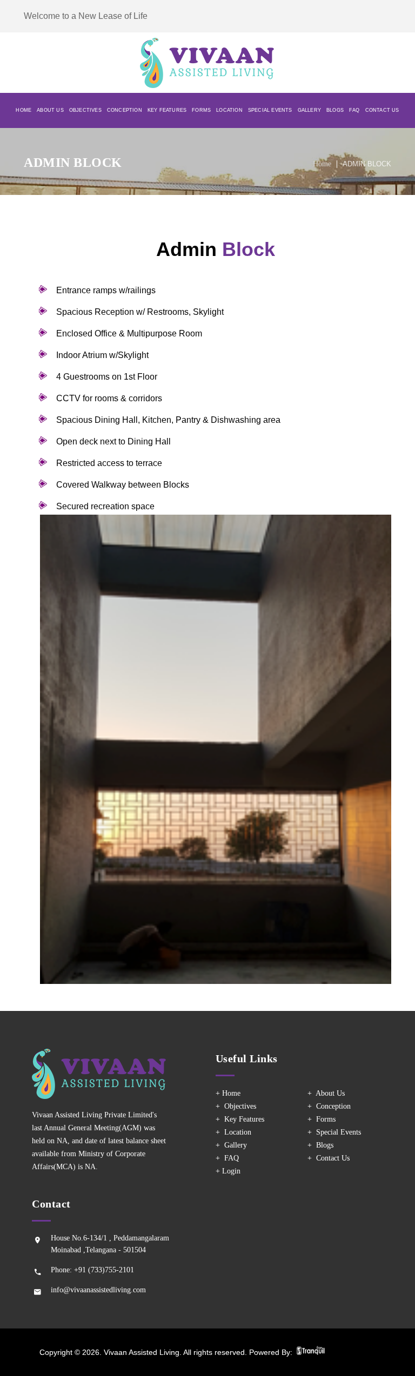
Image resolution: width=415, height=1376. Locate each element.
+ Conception (329, 1106)
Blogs (335, 110)
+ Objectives (236, 1106)
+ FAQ (227, 1158)
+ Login (228, 1171)
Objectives (85, 110)
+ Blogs (320, 1145)
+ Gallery (231, 1145)
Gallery (309, 110)
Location (229, 110)
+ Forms (321, 1119)
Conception (124, 110)
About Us (50, 110)
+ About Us (326, 1093)
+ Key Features (240, 1119)
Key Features (167, 110)
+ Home (228, 1093)
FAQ (354, 110)
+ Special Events (334, 1132)
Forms (201, 110)
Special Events (270, 110)
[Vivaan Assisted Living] (207, 63)
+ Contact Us (328, 1158)
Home (23, 110)
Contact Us (382, 110)
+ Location (233, 1132)
